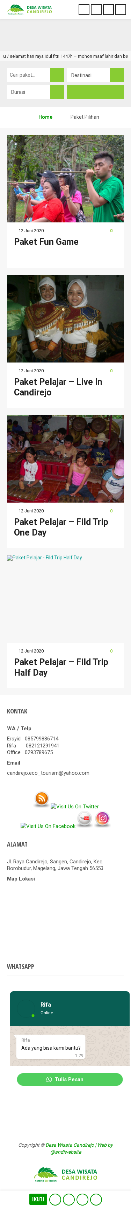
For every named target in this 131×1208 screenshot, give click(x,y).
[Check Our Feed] (41, 806)
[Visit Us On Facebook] (47, 826)
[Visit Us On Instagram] (102, 826)
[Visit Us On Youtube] (84, 826)
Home (44, 117)
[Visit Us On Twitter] (74, 806)
